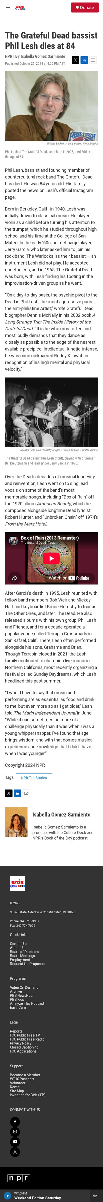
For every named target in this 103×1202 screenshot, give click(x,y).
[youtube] (15, 1142)
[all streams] (96, 1196)
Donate (87, 7)
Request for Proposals (27, 964)
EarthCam (18, 1008)
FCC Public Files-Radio (27, 1039)
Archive (16, 992)
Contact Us (18, 944)
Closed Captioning (24, 1047)
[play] (7, 1195)
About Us (17, 948)
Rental (15, 1087)
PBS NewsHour (22, 996)
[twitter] (15, 1152)
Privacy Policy (21, 1043)
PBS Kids (17, 1000)
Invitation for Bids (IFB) (28, 1095)
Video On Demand (24, 988)
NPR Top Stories (34, 778)
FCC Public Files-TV (25, 1035)
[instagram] (15, 1132)
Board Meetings (22, 956)
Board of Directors (24, 952)
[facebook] (15, 1122)
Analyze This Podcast (27, 1004)
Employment (20, 960)
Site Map (17, 1091)
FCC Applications (23, 1051)
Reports (16, 1031)
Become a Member (25, 1075)
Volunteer (18, 1083)
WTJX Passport (22, 1079)
